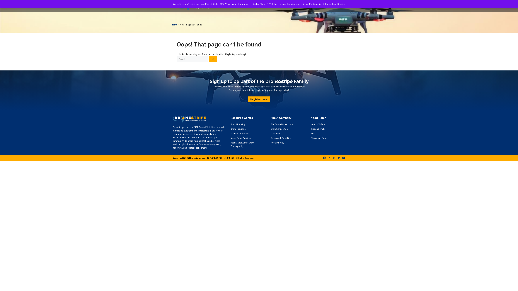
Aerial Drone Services (241, 138)
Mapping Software (239, 133)
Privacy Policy (277, 142)
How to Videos (318, 124)
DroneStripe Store (279, 128)
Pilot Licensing (238, 124)
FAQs (313, 133)
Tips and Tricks (318, 128)
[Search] (213, 59)
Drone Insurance (238, 128)
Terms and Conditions (281, 138)
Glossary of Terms (319, 138)
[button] (259, 99)
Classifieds (276, 133)
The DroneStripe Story (282, 124)
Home (174, 24)
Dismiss (341, 4)
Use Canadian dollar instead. (323, 4)
